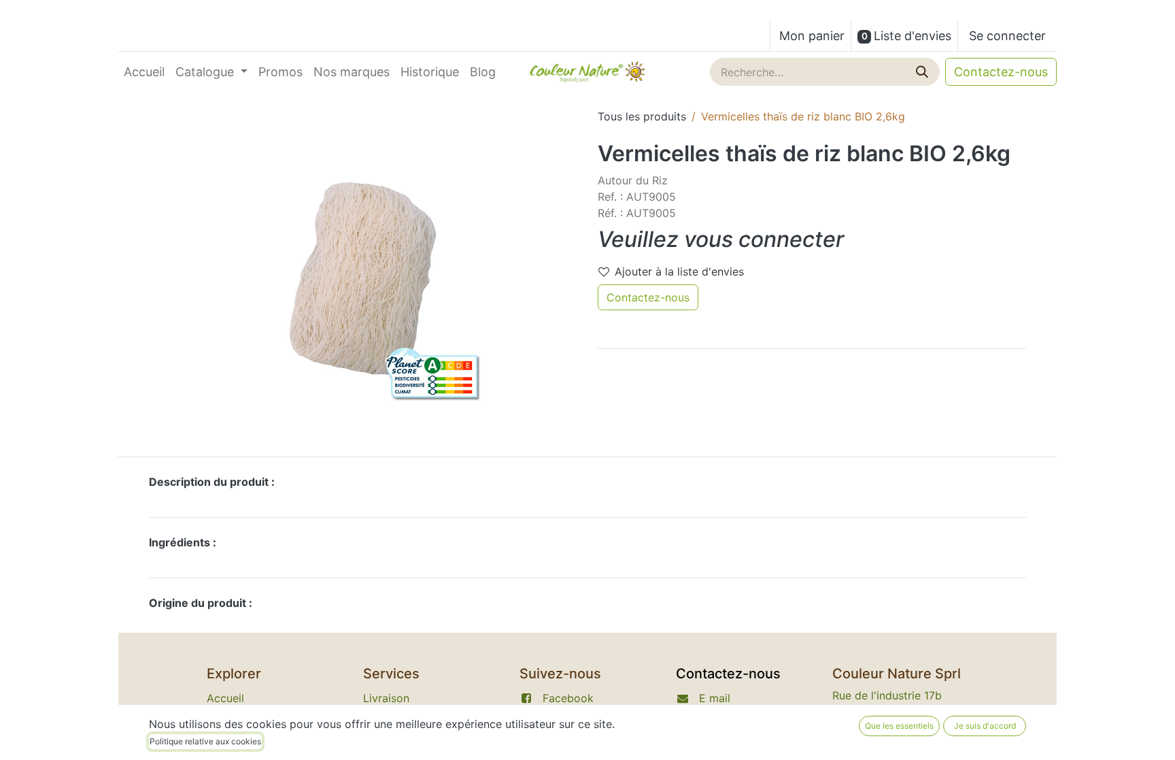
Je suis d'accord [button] (985, 726)
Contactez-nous (1001, 72)
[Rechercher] (923, 72)
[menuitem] (144, 71)
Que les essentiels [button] (899, 726)
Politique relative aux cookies (205, 741)
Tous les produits (642, 116)
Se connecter (1007, 36)
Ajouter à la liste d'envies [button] (679, 271)
